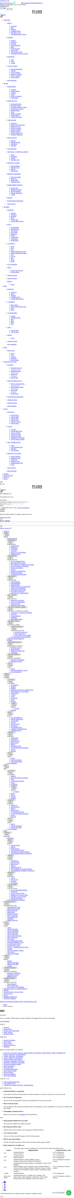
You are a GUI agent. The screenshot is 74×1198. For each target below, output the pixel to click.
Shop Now (37, 1186)
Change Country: (37, 1180)
